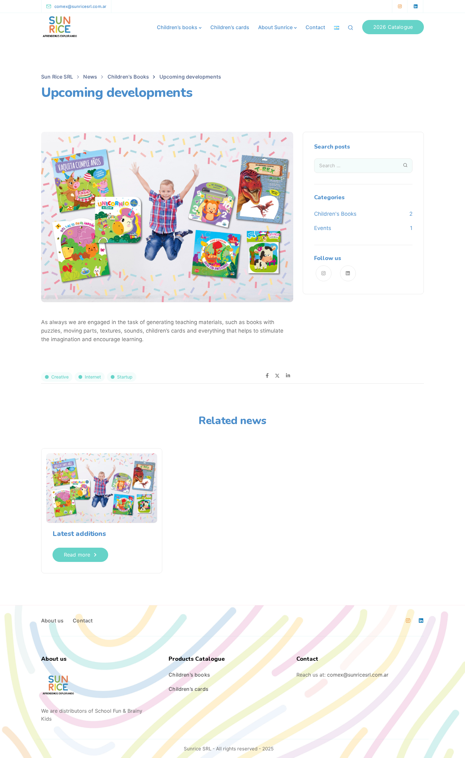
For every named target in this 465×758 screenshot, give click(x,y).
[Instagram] (399, 6)
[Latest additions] (101, 488)
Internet (93, 376)
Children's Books (335, 214)
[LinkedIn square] (415, 6)
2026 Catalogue (393, 27)
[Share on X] (277, 376)
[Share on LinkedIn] (288, 376)
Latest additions (79, 533)
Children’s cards (229, 27)
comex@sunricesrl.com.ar (357, 675)
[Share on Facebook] (267, 376)
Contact (315, 27)
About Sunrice (275, 27)
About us (52, 620)
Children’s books (177, 27)
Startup (125, 376)
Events (322, 228)
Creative (60, 376)
